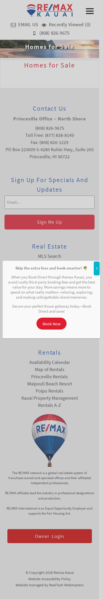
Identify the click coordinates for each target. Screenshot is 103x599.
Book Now (51, 323)
